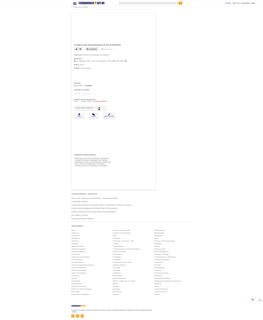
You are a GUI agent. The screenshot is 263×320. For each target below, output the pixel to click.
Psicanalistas (158, 262)
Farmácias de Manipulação (121, 233)
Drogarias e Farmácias (78, 286)
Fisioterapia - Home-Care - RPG (123, 241)
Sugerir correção (109, 116)
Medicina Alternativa (119, 278)
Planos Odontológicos (161, 251)
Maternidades (117, 275)
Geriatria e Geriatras (119, 251)
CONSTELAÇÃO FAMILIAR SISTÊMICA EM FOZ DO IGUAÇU (94, 208)
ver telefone (88, 85)
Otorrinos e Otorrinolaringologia (164, 241)
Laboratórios (117, 273)
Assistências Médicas (78, 251)
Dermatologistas (76, 283)
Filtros (115, 235)
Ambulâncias (75, 235)
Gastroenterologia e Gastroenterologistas (126, 249)
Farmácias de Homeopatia (121, 230)
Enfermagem (75, 291)
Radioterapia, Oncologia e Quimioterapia (167, 281)
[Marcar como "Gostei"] (76, 49)
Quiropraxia (158, 275)
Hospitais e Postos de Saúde (122, 262)
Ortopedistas (158, 235)
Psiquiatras (157, 270)
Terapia (156, 286)
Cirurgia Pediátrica (77, 262)
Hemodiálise (117, 259)
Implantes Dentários (119, 265)
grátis (253, 3)
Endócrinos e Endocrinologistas (81, 289)
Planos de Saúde (159, 249)
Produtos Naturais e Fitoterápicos (165, 257)
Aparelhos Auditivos (77, 246)
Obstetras (116, 294)
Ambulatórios (75, 238)
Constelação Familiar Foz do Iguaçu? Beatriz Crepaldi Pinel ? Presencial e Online (101, 205)
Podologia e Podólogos (161, 254)
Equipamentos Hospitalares (80, 294)
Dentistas (74, 278)
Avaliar (94, 116)
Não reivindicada (108, 49)
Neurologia (116, 289)
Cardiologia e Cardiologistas (80, 257)
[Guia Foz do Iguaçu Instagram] (83, 316)
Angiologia (74, 243)
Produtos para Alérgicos (162, 259)
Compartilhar (92, 49)
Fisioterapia (116, 238)
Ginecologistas (117, 254)
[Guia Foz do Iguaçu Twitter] (78, 316)
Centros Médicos (76, 259)
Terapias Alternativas (161, 289)
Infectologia (116, 270)
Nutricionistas (117, 291)
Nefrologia (116, 286)
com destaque (245, 3)
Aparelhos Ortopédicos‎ (78, 249)
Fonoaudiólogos (118, 246)
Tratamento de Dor (160, 291)
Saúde (73, 230)
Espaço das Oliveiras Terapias (82, 218)
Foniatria (116, 243)
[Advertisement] (113, 27)
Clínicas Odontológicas (78, 273)
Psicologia (157, 265)
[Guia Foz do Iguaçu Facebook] (73, 316)
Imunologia (116, 267)
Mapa (79, 116)
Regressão (157, 283)
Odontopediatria (159, 230)
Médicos (115, 283)
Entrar (229, 3)
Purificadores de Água (161, 273)
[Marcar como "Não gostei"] (81, 49)
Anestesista (75, 241)
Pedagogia (157, 243)
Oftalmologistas (159, 233)
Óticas (156, 238)
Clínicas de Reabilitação (79, 270)
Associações (75, 254)
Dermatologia (75, 281)
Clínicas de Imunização (79, 267)
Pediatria (157, 246)
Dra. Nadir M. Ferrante (79, 215)
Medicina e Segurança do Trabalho (124, 281)
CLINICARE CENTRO (79, 202)
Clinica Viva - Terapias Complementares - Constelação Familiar (94, 198)
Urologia (157, 294)
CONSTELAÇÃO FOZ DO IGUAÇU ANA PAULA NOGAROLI (93, 212)
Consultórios (75, 275)
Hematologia (117, 257)
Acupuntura (75, 233)
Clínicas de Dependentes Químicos (82, 265)
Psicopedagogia (159, 267)
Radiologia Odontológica (162, 278)
